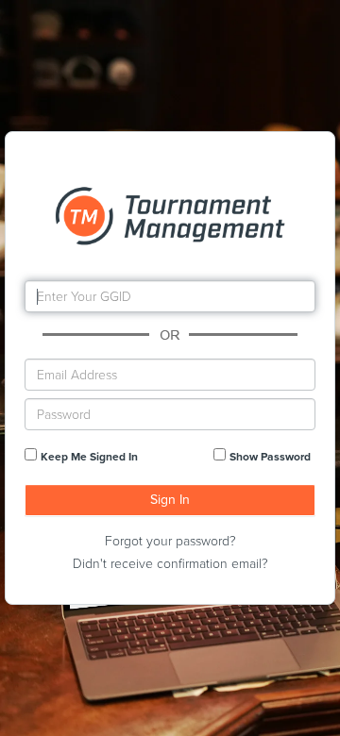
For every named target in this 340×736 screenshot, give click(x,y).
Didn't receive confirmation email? (170, 564)
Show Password (270, 456)
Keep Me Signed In (89, 456)
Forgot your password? (170, 541)
